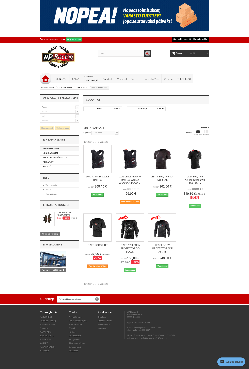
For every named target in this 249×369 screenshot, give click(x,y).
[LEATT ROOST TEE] (97, 227)
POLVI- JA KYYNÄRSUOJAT (55, 158)
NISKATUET (48, 162)
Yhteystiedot (74, 339)
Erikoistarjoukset (56, 205)
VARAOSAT (45, 351)
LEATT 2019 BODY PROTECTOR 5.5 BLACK (130, 248)
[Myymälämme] (59, 259)
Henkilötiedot (104, 324)
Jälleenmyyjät (75, 347)
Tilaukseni (102, 317)
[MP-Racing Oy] (67, 57)
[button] (231, 361)
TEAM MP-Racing (48, 321)
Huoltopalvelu (75, 336)
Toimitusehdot (51, 185)
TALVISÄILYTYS (47, 347)
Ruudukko (198, 134)
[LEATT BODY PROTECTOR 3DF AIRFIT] (162, 227)
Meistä (48, 190)
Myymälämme (51, 194)
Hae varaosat (47, 128)
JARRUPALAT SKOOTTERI (64, 213)
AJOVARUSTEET (47, 324)
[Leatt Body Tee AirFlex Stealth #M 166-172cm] (194, 159)
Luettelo (206, 134)
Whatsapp (76, 39)
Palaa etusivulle (47, 88)
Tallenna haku (62, 128)
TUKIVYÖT (47, 166)
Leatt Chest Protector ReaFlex (97, 178)
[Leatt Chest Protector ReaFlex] (97, 159)
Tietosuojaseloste (77, 343)
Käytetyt (72, 332)
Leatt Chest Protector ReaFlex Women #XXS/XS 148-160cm (130, 180)
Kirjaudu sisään (200, 39)
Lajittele (86, 132)
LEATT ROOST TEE (97, 245)
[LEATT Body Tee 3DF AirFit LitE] (162, 159)
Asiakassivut (106, 312)
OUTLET (44, 343)
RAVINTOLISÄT (47, 336)
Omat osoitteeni (105, 321)
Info (46, 177)
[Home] (45, 78)
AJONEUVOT (46, 339)
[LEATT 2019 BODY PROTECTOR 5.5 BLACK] (130, 227)
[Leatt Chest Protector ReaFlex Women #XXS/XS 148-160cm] (130, 159)
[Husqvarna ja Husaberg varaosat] (124, 15)
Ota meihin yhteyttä (182, 39)
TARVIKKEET (46, 317)
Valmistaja (149, 109)
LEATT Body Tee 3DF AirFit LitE (162, 178)
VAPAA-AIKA (45, 332)
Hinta (107, 109)
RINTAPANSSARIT (51, 149)
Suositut (44, 328)
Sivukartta (73, 351)
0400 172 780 (59, 39)
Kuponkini (102, 328)
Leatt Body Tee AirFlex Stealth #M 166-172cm (195, 180)
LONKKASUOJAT (50, 153)
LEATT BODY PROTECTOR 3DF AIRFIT (162, 248)
